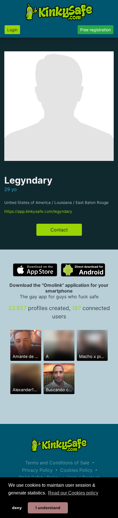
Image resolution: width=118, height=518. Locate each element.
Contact (59, 230)
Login (12, 29)
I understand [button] (48, 507)
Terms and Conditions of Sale (57, 463)
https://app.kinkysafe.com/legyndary (38, 211)
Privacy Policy (37, 470)
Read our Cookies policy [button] (73, 492)
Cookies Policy (76, 470)
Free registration (95, 29)
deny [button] (17, 507)
